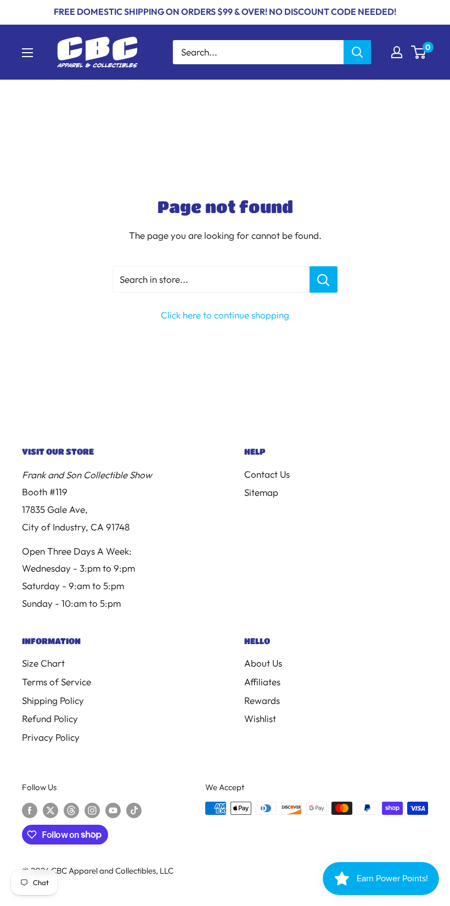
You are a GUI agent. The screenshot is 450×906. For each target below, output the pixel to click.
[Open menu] (27, 52)
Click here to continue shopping (225, 315)
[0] (419, 52)
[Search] (357, 52)
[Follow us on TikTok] (134, 810)
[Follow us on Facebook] (29, 810)
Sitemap (261, 492)
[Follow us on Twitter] (50, 810)
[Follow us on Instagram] (92, 810)
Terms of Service (56, 681)
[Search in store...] (324, 279)
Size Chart (43, 663)
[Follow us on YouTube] (113, 810)
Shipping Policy (53, 700)
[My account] (396, 52)
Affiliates (262, 681)
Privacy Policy (51, 737)
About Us (263, 663)
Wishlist (260, 718)
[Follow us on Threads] (71, 810)
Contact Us (267, 474)
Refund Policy (50, 718)
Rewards (262, 700)
